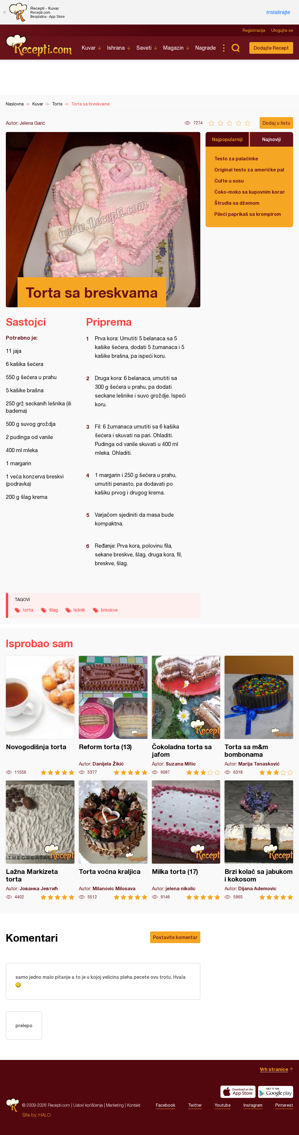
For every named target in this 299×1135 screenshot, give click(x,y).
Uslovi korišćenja (88, 1105)
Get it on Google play (275, 1092)
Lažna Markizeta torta (40, 840)
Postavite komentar (175, 937)
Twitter (195, 1105)
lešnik (79, 609)
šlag (53, 609)
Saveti (144, 48)
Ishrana (116, 48)
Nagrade (205, 48)
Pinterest (284, 1105)
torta (28, 609)
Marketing (115, 1105)
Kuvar (88, 48)
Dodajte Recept (271, 48)
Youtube (223, 1105)
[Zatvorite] (4, 12)
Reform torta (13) (113, 715)
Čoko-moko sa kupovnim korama (249, 192)
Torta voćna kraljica (113, 840)
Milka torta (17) (186, 840)
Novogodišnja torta (40, 715)
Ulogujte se (282, 30)
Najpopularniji (227, 139)
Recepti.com (39, 45)
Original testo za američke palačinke (249, 169)
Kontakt (133, 1105)
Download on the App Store (237, 1092)
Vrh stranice (274, 1069)
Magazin (173, 48)
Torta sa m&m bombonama (259, 715)
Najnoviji (271, 139)
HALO (45, 1114)
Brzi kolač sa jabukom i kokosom (259, 840)
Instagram (253, 1105)
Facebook (165, 1105)
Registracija (254, 30)
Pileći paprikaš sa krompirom (247, 214)
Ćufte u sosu (229, 180)
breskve (109, 609)
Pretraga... (235, 48)
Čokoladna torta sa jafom (186, 715)
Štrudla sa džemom (236, 203)
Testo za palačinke (236, 158)
